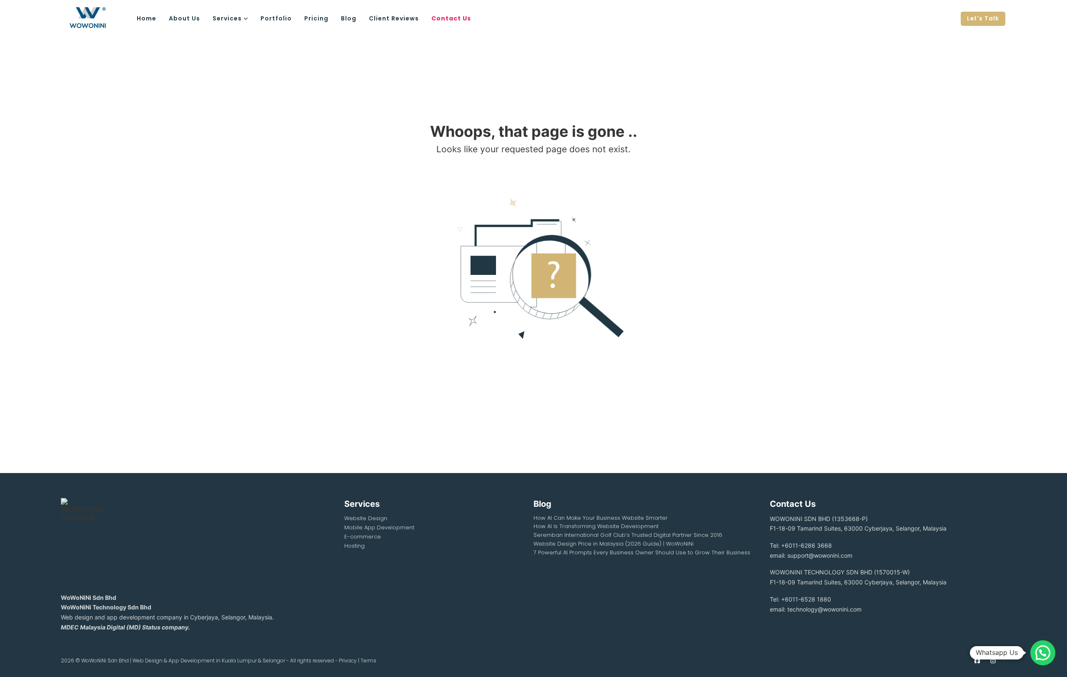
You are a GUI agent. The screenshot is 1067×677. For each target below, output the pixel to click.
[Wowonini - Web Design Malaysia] (96, 18)
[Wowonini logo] (82, 540)
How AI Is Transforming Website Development (596, 526)
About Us (184, 18)
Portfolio (276, 18)
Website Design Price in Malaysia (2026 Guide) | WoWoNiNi (614, 544)
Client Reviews (394, 18)
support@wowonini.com (819, 555)
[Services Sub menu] (246, 19)
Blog (348, 18)
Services (227, 18)
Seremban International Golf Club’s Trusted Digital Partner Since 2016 (628, 535)
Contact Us (451, 18)
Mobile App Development (379, 527)
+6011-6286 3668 (806, 545)
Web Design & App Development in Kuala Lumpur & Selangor (209, 660)
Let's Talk (983, 19)
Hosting (354, 546)
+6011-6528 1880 (806, 599)
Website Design (365, 518)
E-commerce (362, 537)
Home (146, 18)
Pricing (316, 18)
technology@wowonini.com (824, 609)
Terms (368, 660)
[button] (1042, 652)
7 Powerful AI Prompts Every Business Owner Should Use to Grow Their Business (642, 552)
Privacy (348, 660)
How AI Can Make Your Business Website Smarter (601, 518)
